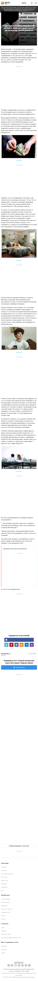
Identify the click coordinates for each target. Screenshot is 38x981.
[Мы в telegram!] (12, 965)
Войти (24, 3)
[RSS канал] (29, 965)
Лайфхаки (4, 887)
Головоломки (5, 899)
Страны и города (6, 909)
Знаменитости (5, 912)
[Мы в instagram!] (19, 965)
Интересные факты (7, 874)
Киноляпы (4, 905)
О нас (2, 927)
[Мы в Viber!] (26, 965)
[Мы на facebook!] (8, 965)
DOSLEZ (19, 962)
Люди (3, 915)
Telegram (3, 949)
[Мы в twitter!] (15, 965)
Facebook (4, 946)
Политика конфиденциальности (11, 937)
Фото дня (4, 877)
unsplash (19, 160)
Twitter (3, 953)
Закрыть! (31, 10)
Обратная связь (6, 934)
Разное (3, 919)
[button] (19, 640)
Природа (4, 884)
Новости (4, 867)
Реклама (3, 931)
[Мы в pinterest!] (22, 965)
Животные (4, 880)
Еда (2, 890)
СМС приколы (5, 902)
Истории (3, 870)
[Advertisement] (19, 87)
